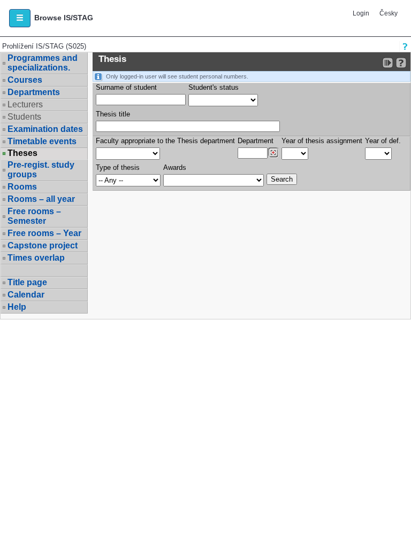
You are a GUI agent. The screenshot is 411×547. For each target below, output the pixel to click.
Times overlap (36, 257)
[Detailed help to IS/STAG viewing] (401, 62)
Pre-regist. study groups (40, 169)
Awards (174, 167)
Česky (388, 13)
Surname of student (126, 87)
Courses (24, 79)
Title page (27, 282)
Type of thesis (118, 167)
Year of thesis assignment (321, 141)
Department (255, 141)
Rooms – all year (41, 199)
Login (361, 13)
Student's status (213, 87)
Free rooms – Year (44, 233)
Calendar (25, 294)
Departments (33, 92)
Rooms (22, 186)
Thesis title (113, 114)
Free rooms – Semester (34, 216)
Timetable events (42, 141)
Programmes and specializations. (42, 62)
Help (16, 306)
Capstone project (42, 245)
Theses (22, 153)
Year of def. (383, 141)
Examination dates (45, 129)
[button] (20, 18)
